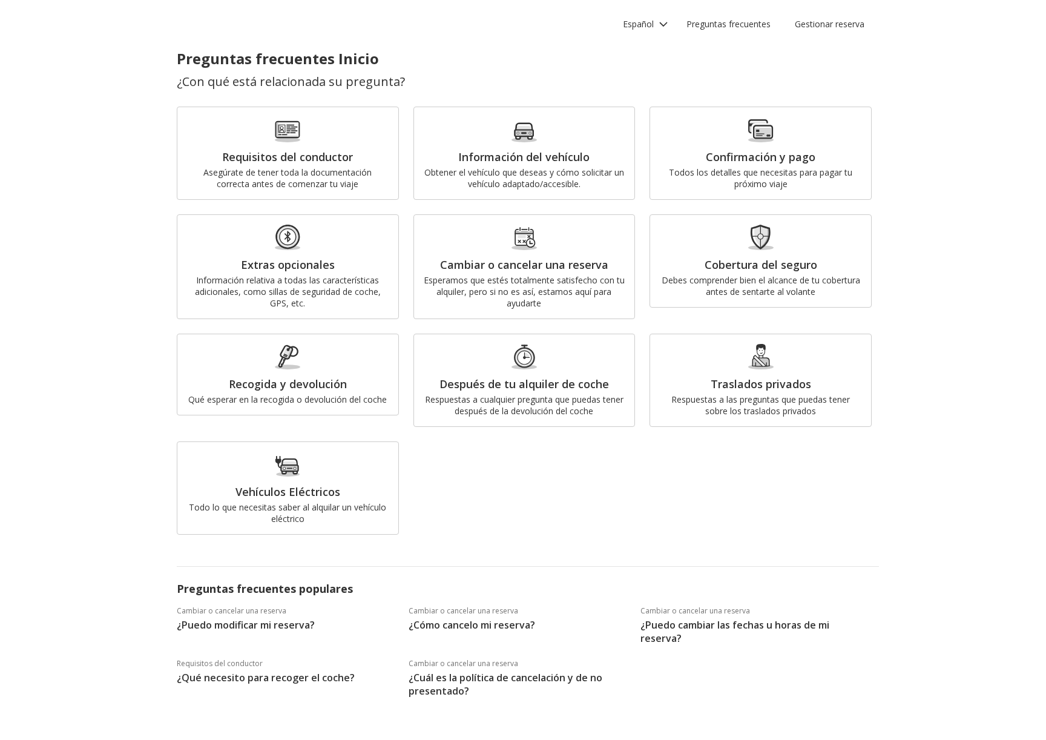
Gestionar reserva (829, 24)
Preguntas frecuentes (728, 24)
